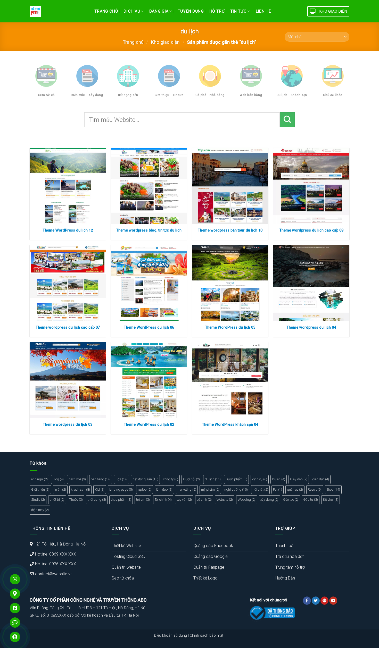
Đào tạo (291, 499)
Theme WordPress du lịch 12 (68, 230)
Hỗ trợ (217, 11)
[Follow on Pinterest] (324, 600)
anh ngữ (39, 479)
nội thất (260, 489)
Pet (277, 489)
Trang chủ (106, 11)
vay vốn (184, 499)
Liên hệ (263, 11)
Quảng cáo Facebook (213, 545)
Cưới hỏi (191, 479)
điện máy (40, 510)
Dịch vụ (131, 11)
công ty (170, 479)
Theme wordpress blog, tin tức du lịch (149, 230)
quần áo (295, 489)
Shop (333, 489)
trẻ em (143, 499)
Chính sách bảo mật (206, 635)
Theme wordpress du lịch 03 (67, 424)
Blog (58, 479)
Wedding (247, 499)
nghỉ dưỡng (236, 489)
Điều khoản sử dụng (170, 635)
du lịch (213, 479)
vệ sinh (204, 499)
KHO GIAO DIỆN (333, 11)
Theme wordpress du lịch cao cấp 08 (311, 230)
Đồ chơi (330, 499)
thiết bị (57, 499)
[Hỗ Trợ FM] (58, 11)
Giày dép (298, 479)
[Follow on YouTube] (333, 600)
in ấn (60, 489)
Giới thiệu (40, 489)
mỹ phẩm (210, 489)
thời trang (97, 499)
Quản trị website (126, 567)
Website (225, 499)
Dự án (278, 479)
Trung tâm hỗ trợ (290, 567)
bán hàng (101, 479)
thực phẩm (121, 499)
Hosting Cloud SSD (128, 556)
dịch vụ (259, 479)
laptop (144, 489)
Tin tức (238, 11)
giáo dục (320, 479)
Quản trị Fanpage (208, 567)
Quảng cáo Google (210, 556)
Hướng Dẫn (285, 578)
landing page (121, 489)
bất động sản (145, 479)
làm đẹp (164, 489)
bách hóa (77, 479)
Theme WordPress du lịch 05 (230, 327)
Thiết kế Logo (205, 578)
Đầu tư (310, 499)
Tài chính (163, 499)
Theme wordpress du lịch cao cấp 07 (68, 327)
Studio (38, 499)
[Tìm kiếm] (287, 119)
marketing (186, 489)
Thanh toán (285, 545)
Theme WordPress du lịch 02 (149, 424)
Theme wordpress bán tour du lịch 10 (230, 230)
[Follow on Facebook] (307, 600)
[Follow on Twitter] (316, 600)
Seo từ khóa (123, 578)
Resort (315, 489)
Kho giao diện (165, 42)
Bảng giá (159, 11)
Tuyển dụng (191, 11)
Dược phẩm (236, 479)
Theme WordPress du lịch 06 (149, 327)
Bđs (122, 479)
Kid (99, 489)
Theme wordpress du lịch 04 (311, 327)
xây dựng (269, 499)
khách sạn (80, 489)
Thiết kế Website (126, 545)
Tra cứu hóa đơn (289, 556)
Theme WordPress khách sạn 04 (230, 424)
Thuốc (76, 499)
